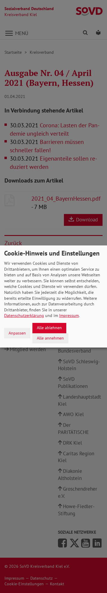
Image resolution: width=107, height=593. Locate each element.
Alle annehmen (50, 338)
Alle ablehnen (49, 327)
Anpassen (17, 333)
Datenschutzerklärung (24, 315)
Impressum (69, 315)
